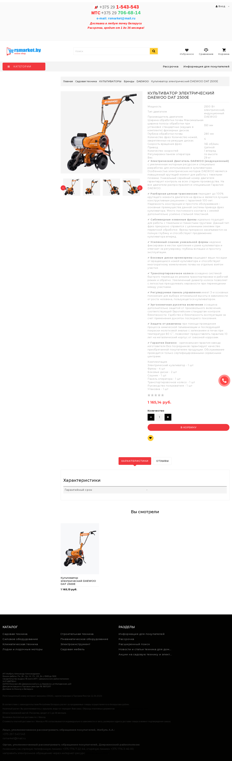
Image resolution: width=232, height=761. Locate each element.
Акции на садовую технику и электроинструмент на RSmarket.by (146, 654)
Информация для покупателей (206, 66)
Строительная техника (77, 634)
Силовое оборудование (20, 639)
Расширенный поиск (134, 644)
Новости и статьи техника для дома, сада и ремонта (146, 649)
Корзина (223, 54)
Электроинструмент (75, 644)
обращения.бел (97, 753)
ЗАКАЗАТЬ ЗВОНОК (225, 380)
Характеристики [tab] (134, 460)
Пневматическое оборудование (84, 639)
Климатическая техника (20, 644)
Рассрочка (171, 66)
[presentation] (63, 187)
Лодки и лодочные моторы (23, 649)
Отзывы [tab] (162, 460)
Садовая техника (15, 634)
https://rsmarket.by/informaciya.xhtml (131, 709)
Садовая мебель (72, 649)
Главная (68, 81)
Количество (156, 410)
